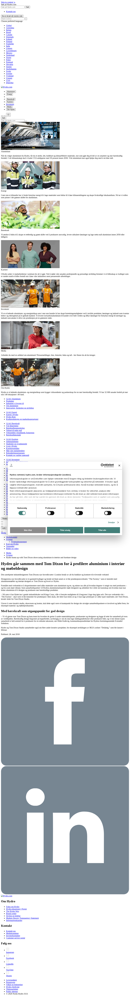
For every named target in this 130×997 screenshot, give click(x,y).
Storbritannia (11, 69)
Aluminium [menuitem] (11, 92)
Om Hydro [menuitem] (11, 109)
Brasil (8, 32)
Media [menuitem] (9, 107)
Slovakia (9, 64)
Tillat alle (102, 530)
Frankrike (10, 44)
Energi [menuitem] (9, 94)
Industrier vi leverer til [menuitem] (15, 403)
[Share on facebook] (65, 765)
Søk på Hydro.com (8, 4)
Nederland (10, 55)
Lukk (4, 528)
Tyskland (9, 76)
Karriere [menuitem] (10, 102)
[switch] (50, 513)
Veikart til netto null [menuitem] (14, 430)
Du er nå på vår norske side (12, 16)
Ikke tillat (28, 530)
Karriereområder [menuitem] (12, 448)
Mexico (9, 53)
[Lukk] (5, 115)
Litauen (9, 48)
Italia (8, 46)
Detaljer (111, 522)
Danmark (10, 37)
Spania (9, 67)
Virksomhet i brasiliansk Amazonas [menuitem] (20, 433)
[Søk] (2, 115)
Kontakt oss (11, 11)
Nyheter (9, 555)
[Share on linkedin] (65, 894)
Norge (8, 57)
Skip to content (8, 2)
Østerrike (9, 83)
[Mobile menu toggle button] (8, 115)
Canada (9, 35)
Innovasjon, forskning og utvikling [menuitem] (20, 408)
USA (8, 80)
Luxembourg (11, 51)
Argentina (10, 28)
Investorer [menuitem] (10, 104)
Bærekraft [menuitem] (10, 99)
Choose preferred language (12, 21)
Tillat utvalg (65, 530)
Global (9, 25)
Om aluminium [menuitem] (12, 406)
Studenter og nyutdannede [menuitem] (16, 444)
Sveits (8, 71)
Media (3, 533)
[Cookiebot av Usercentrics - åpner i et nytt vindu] (103, 465)
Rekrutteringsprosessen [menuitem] (15, 453)
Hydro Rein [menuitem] (11, 417)
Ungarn (9, 78)
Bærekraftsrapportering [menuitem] (15, 428)
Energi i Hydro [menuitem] (12, 415)
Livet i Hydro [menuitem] (11, 446)
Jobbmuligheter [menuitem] (12, 441)
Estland (9, 39)
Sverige (9, 73)
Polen (8, 60)
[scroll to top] (2, 531)
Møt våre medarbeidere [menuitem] (15, 451)
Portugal (9, 62)
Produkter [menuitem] (10, 401)
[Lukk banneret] (119, 465)
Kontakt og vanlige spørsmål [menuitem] (17, 455)
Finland (9, 41)
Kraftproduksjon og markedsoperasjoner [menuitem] (22, 419)
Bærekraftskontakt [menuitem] (13, 435)
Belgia (8, 30)
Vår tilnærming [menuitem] (12, 426)
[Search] (26, 18)
